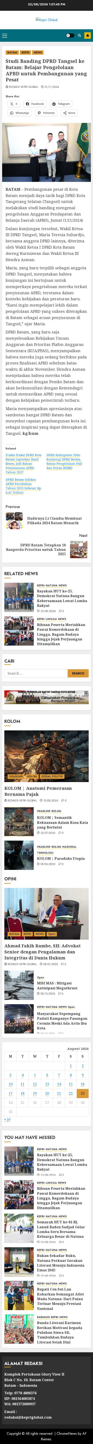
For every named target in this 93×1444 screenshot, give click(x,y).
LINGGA (51, 619)
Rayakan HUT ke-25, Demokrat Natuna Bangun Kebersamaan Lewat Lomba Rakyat (62, 598)
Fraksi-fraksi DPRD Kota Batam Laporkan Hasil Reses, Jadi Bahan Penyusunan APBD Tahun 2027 (24, 463)
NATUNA (52, 585)
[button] (4, 35)
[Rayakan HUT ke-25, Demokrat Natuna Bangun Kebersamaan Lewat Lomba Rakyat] (19, 597)
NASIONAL (69, 847)
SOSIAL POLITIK (52, 776)
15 (71, 1084)
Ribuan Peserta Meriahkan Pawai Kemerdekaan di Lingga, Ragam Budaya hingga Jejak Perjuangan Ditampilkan (61, 634)
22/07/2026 (48, 833)
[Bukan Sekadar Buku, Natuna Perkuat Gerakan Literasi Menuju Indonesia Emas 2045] (19, 1262)
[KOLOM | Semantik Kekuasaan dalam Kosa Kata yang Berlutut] (19, 821)
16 (83, 1084)
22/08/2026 (48, 1242)
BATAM (12, 52)
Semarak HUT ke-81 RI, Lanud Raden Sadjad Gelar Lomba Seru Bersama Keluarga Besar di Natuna (61, 1229)
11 (22, 1084)
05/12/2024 (48, 994)
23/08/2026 (48, 611)
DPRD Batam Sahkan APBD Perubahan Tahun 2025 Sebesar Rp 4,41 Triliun (23, 485)
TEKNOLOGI (45, 853)
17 (11, 1093)
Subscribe (87, 35)
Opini (51, 934)
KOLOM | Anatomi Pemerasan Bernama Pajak (38, 791)
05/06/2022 (48, 864)
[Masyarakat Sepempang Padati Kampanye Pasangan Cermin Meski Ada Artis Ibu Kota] (19, 1018)
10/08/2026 (50, 801)
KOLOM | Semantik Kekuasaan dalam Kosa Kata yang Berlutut (62, 822)
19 (35, 1093)
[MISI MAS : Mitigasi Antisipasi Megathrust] (19, 985)
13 (47, 1084)
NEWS (38, 52)
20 (47, 1093)
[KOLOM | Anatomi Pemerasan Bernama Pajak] (46, 756)
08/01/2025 (50, 964)
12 (35, 1084)
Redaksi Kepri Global (23, 87)
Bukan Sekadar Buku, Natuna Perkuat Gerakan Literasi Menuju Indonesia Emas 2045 (60, 1262)
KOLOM (32, 776)
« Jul (7, 1119)
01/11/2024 (52, 87)
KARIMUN (43, 1317)
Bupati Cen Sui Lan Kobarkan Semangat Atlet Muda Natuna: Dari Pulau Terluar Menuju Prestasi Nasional (60, 1299)
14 (59, 1084)
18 (22, 1093)
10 (11, 1084)
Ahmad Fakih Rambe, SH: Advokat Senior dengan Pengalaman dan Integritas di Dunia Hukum (42, 952)
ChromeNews (67, 1433)
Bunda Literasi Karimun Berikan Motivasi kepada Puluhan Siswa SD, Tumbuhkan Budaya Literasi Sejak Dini (59, 1332)
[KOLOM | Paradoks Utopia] (19, 855)
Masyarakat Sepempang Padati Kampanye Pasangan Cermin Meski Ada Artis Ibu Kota (62, 1020)
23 (83, 1093)
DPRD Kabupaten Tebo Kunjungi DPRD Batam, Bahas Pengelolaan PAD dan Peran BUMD (64, 461)
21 (59, 1093)
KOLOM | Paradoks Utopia (61, 858)
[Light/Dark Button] (70, 35)
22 (71, 1093)
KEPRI (25, 52)
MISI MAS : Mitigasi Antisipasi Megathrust (57, 985)
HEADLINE (16, 776)
